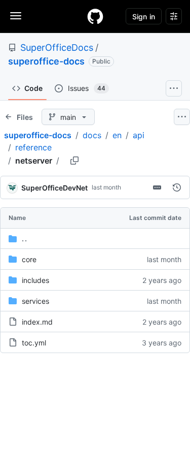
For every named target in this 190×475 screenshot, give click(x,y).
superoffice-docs (46, 61)
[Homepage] (95, 16)
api (138, 135)
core (29, 259)
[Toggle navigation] (15, 15)
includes (35, 280)
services (35, 301)
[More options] (182, 117)
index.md (37, 322)
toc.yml (34, 342)
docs (92, 135)
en (117, 135)
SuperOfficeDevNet (54, 187)
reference (33, 147)
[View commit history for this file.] (176, 187)
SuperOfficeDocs (56, 47)
